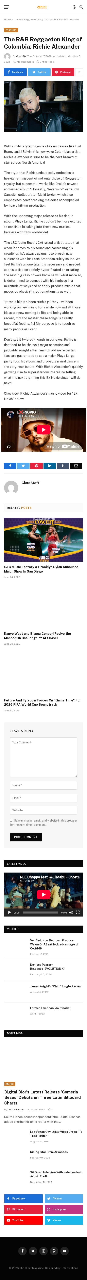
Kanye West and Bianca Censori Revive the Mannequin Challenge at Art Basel (37, 636)
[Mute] (71, 912)
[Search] (81, 7)
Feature (11, 30)
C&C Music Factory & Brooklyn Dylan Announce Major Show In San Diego (41, 569)
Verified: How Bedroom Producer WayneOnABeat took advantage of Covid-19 (54, 944)
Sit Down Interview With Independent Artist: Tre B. (55, 1174)
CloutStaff (22, 56)
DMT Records (16, 1109)
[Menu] (6, 7)
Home (7, 19)
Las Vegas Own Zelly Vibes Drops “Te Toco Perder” (56, 1133)
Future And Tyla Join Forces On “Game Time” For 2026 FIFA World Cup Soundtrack (42, 702)
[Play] (9, 912)
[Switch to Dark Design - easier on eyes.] (74, 7)
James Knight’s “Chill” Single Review (55, 986)
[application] (43, 895)
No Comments (25, 61)
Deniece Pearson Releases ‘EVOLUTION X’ (47, 966)
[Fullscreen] (78, 912)
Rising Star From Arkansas (49, 1152)
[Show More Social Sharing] (79, 72)
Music (10, 1084)
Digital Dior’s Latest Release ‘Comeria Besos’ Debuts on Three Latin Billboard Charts (42, 1097)
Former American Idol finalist (50, 1008)
